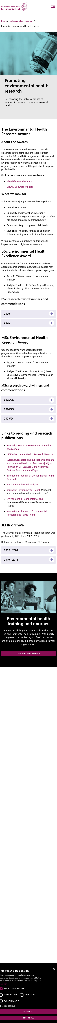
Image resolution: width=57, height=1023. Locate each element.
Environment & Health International (25, 498)
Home (4, 21)
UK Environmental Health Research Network (30, 454)
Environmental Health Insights (22, 484)
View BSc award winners (19, 181)
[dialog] (28, 994)
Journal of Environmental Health (24, 490)
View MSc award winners (20, 186)
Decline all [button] (28, 1018)
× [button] (54, 969)
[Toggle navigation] (53, 6)
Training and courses (28, 653)
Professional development (21, 21)
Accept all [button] (28, 1012)
